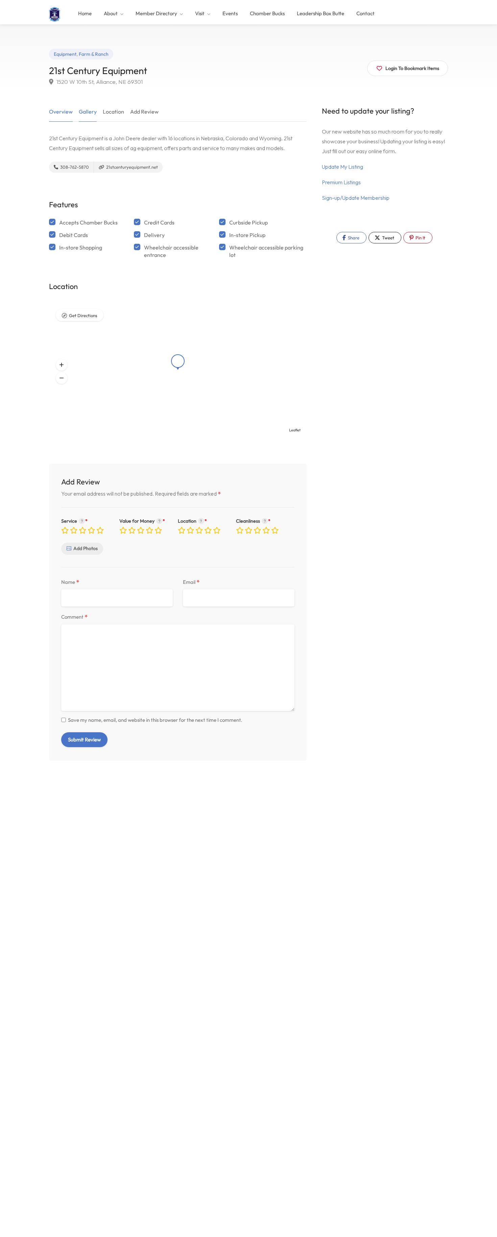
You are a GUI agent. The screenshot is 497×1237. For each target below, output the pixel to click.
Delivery (154, 235)
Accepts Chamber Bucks (88, 222)
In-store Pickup (247, 235)
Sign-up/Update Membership (355, 197)
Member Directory (156, 13)
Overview (61, 111)
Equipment (65, 54)
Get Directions (83, 315)
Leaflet (295, 430)
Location (113, 111)
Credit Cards (159, 222)
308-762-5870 (74, 167)
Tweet (387, 237)
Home (85, 13)
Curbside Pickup (248, 222)
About (111, 13)
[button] (61, 365)
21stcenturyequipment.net (131, 167)
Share (353, 237)
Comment (74, 617)
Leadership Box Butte (320, 13)
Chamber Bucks (267, 13)
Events (230, 13)
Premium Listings (341, 182)
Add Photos (85, 548)
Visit (200, 13)
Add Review (144, 111)
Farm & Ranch (94, 54)
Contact (365, 13)
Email (191, 582)
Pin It (420, 237)
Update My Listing (342, 166)
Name (70, 582)
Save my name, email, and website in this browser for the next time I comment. (155, 720)
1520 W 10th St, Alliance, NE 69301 (99, 81)
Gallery (88, 111)
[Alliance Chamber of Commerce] (54, 13)
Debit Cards (73, 235)
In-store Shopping (80, 247)
